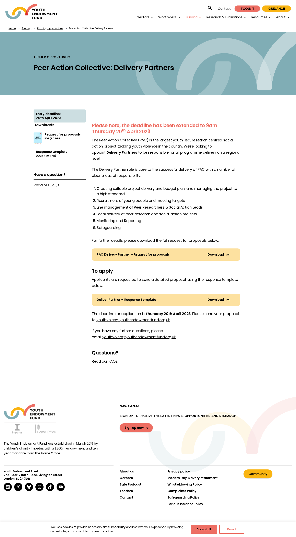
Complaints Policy (182, 491)
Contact (224, 8)
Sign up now (134, 427)
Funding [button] (191, 17)
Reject (231, 529)
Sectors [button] (143, 17)
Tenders (126, 491)
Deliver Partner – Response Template (126, 300)
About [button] (280, 17)
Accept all (204, 529)
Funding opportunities (50, 28)
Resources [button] (259, 17)
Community (258, 473)
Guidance (276, 8)
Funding (26, 28)
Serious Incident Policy (185, 504)
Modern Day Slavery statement (192, 478)
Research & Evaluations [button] (224, 17)
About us (127, 471)
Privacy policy (178, 471)
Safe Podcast (130, 484)
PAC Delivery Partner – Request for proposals (133, 255)
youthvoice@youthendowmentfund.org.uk (133, 319)
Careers (126, 478)
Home (12, 28)
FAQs (54, 185)
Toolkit (247, 8)
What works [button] (167, 17)
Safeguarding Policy (183, 497)
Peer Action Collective (118, 140)
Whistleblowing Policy (184, 484)
